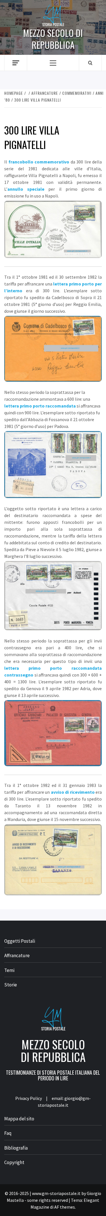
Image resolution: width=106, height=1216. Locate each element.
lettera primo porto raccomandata (40, 406)
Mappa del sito (19, 1119)
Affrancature (17, 955)
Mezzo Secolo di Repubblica (53, 39)
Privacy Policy (28, 1098)
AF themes (64, 1207)
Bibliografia (16, 1148)
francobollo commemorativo (39, 162)
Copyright (14, 1162)
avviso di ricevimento (73, 792)
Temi (9, 970)
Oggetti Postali (19, 941)
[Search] (90, 62)
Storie (10, 985)
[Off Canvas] (16, 63)
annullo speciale (25, 189)
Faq (8, 1133)
